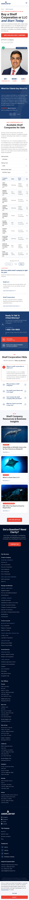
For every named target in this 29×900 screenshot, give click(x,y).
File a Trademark (5, 625)
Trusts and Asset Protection (10, 633)
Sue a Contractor (5, 668)
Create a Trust (4, 635)
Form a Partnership (5, 574)
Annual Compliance (7, 588)
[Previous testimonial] (10, 114)
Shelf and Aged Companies (8, 576)
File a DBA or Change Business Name (10, 612)
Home (2, 9)
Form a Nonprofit (5, 569)
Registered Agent (5, 590)
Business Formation (6, 836)
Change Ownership (6, 600)
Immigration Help (5, 675)
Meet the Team (4, 834)
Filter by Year (4, 163)
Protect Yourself (5, 620)
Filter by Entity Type (6, 169)
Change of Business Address (8, 605)
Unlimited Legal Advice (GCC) (8, 661)
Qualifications (4, 614)
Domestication (4, 616)
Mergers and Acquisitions (7, 656)
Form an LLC (4, 562)
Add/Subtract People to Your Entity (9, 602)
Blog (2, 839)
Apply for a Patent (5, 630)
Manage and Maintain (7, 585)
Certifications (5, 640)
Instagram (5, 817)
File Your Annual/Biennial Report (9, 592)
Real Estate (4, 671)
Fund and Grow (5, 652)
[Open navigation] (26, 2)
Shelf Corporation (5, 579)
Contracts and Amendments (8, 664)
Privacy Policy (5, 889)
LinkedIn (5, 823)
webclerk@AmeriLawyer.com (8, 870)
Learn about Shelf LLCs (9, 290)
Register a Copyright (6, 628)
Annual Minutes (5, 595)
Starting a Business (7, 560)
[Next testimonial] (14, 114)
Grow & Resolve (5, 649)
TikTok (4, 821)
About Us (3, 831)
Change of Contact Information (8, 607)
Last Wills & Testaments (7, 637)
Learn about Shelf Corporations (11, 306)
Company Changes (6, 598)
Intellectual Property (8, 623)
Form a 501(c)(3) (5, 571)
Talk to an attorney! (20, 360)
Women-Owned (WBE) (6, 645)
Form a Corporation (6, 564)
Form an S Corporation (6, 567)
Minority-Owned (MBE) (6, 643)
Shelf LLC (3, 581)
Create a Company (6, 557)
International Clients (6, 673)
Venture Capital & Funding (7, 654)
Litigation (3, 666)
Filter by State (4, 156)
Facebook (5, 819)
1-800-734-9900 (12, 330)
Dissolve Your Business (6, 609)
